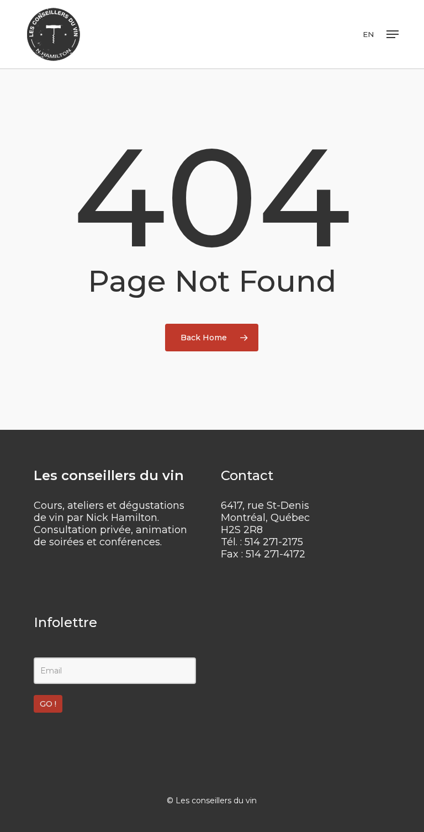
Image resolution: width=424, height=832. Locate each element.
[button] (392, 34)
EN (368, 34)
